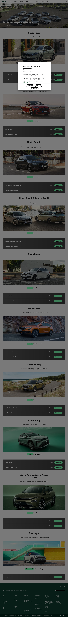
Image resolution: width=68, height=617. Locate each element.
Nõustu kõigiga (38, 85)
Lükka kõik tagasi (30, 85)
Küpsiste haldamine (34, 88)
